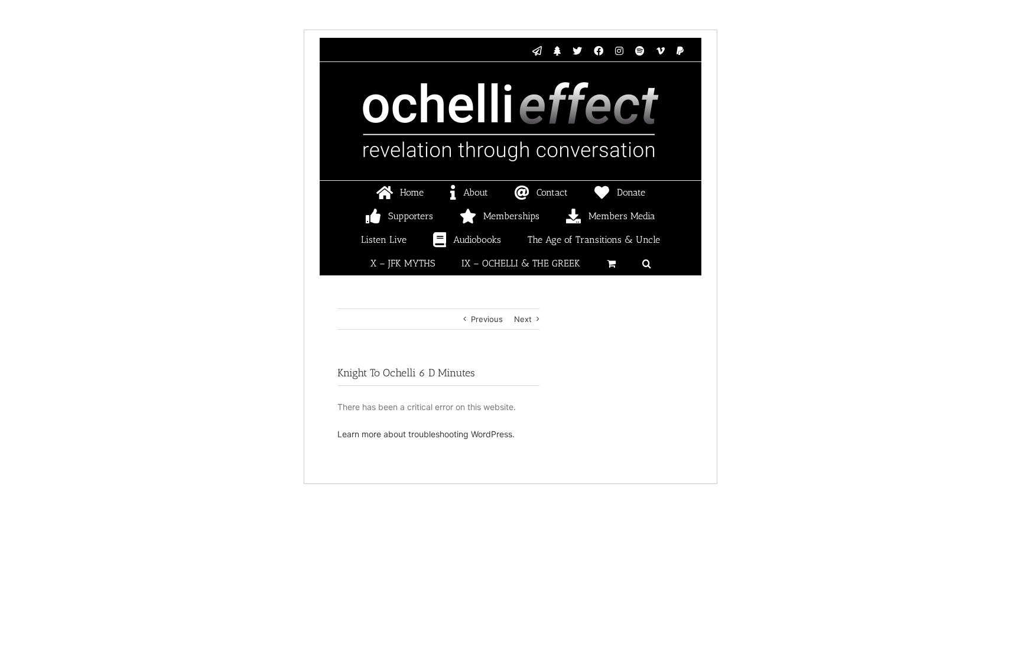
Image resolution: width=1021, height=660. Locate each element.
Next (523, 319)
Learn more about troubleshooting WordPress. (426, 434)
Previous (487, 319)
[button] (646, 263)
